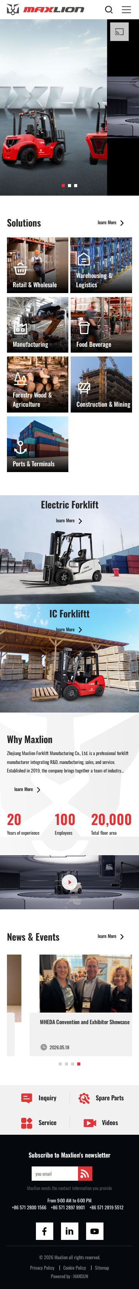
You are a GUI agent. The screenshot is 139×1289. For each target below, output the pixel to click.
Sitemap (102, 1267)
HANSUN (80, 1276)
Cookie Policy (74, 1267)
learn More (107, 222)
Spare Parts (109, 1097)
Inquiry (46, 1097)
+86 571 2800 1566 (29, 1207)
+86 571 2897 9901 (68, 1207)
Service (46, 1122)
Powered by (60, 1276)
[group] (69, 1005)
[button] (63, 185)
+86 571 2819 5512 (107, 1207)
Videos (109, 1122)
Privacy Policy (42, 1267)
